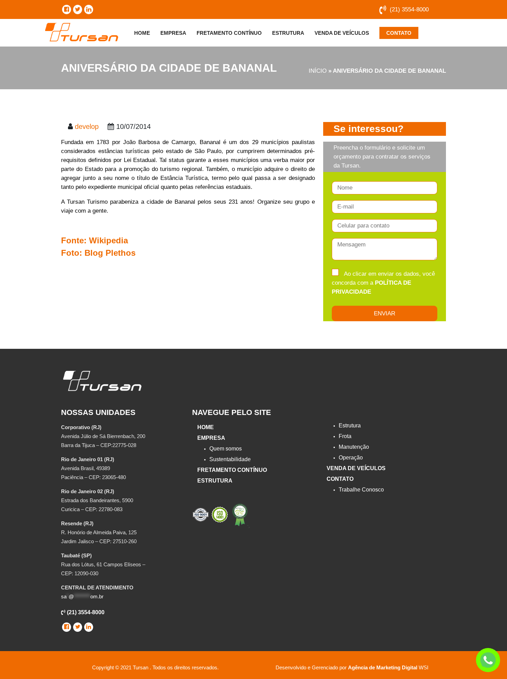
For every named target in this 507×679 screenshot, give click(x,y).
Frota (345, 436)
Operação (351, 457)
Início (318, 71)
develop (87, 126)
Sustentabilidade (230, 459)
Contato (398, 33)
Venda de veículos (342, 33)
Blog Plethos (110, 252)
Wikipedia (108, 240)
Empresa (173, 33)
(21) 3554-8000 (409, 9)
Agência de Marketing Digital (382, 667)
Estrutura (288, 33)
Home (142, 33)
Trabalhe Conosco (361, 490)
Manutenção (354, 447)
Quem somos (225, 449)
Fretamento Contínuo (229, 33)
